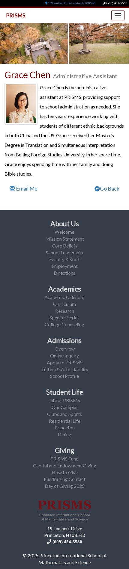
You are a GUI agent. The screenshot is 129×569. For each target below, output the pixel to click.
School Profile (64, 376)
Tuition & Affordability (64, 369)
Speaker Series (65, 317)
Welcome (64, 232)
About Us (64, 223)
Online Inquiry (64, 355)
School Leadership (64, 252)
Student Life (64, 392)
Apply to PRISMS (64, 362)
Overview (65, 348)
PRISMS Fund (64, 458)
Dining (64, 434)
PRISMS (15, 15)
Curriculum (64, 304)
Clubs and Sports (64, 414)
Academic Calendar (64, 297)
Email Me (26, 188)
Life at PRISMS (64, 400)
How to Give (65, 472)
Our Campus (64, 407)
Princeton (65, 427)
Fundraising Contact (65, 479)
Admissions (64, 340)
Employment (65, 266)
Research (64, 311)
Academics (64, 289)
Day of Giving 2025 (65, 486)
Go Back (109, 188)
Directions (64, 273)
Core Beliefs (64, 245)
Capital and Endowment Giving (64, 465)
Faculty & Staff (64, 259)
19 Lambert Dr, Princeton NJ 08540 (71, 3)
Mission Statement (64, 239)
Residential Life (64, 421)
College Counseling (64, 324)
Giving (64, 450)
